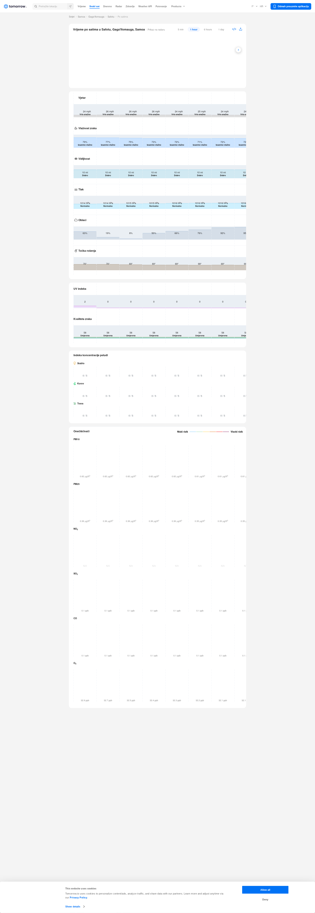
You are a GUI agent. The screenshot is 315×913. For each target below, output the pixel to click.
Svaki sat (94, 6)
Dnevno (107, 6)
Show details (72, 906)
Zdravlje (130, 6)
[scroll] (238, 50)
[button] (53, 6)
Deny (265, 899)
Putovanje (161, 6)
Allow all (265, 889)
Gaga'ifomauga (96, 16)
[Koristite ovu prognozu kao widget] (234, 29)
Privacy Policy (78, 897)
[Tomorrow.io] (18, 6)
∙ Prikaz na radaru (155, 29)
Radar (119, 6)
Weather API (145, 6)
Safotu (111, 16)
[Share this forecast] (239, 29)
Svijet (71, 16)
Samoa (81, 16)
